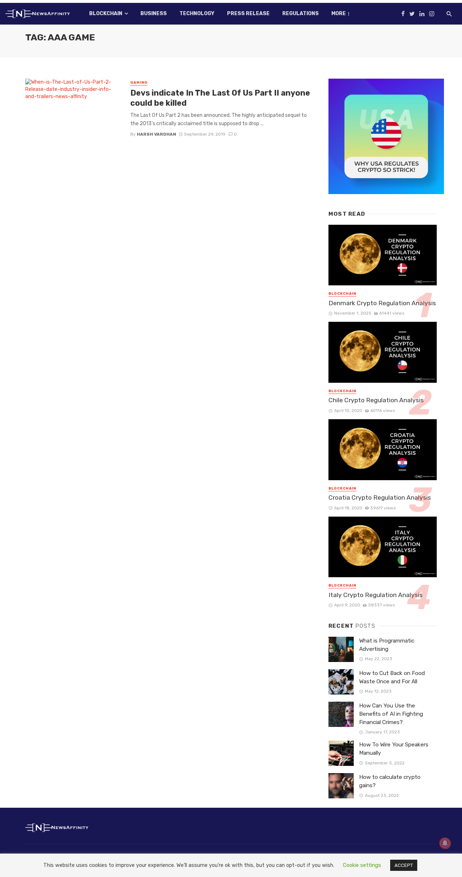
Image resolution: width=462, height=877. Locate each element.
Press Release (248, 13)
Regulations (300, 13)
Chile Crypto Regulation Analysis (376, 400)
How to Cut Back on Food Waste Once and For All (392, 677)
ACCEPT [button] (404, 865)
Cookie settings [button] (362, 865)
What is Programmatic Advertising (386, 644)
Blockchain (105, 13)
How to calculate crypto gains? (389, 781)
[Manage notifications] (445, 843)
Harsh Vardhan (156, 134)
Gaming (139, 82)
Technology (196, 13)
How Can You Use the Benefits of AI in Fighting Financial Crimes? (391, 713)
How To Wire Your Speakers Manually (393, 748)
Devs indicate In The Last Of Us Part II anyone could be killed (220, 98)
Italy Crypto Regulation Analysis (375, 594)
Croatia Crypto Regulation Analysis (379, 497)
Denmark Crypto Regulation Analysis (382, 303)
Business (153, 13)
